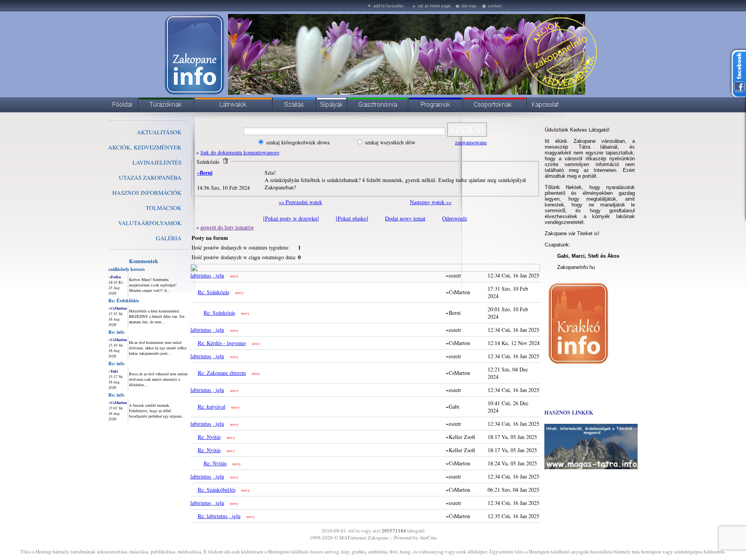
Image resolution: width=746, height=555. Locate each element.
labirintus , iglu (207, 275)
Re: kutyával (211, 406)
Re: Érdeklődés (123, 300)
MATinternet (352, 537)
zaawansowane (471, 142)
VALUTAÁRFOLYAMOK (149, 223)
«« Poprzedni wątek (300, 202)
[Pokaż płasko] (352, 218)
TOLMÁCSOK (163, 208)
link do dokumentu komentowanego (239, 152)
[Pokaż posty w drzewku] (291, 218)
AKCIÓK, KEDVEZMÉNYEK (144, 147)
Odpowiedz (454, 218)
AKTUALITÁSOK (159, 132)
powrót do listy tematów (227, 227)
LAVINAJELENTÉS (156, 162)
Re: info (116, 332)
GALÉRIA (168, 238)
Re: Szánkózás (213, 292)
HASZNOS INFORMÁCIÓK (146, 192)
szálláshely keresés (126, 269)
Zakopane (378, 537)
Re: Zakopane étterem (222, 372)
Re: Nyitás (209, 437)
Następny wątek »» (430, 202)
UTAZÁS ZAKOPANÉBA (150, 177)
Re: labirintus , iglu (219, 516)
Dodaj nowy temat (405, 218)
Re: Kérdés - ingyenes (222, 343)
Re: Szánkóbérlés (216, 489)
